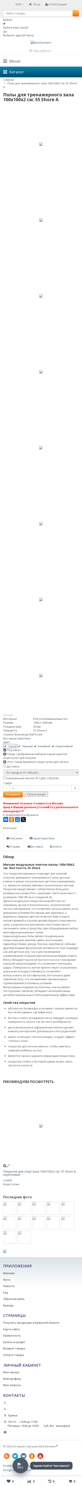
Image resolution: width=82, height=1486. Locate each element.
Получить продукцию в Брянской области (31, 1323)
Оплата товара (13, 1355)
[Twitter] (15, 1456)
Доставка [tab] (36, 846)
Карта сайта (11, 1329)
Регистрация (58, 4)
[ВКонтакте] (5, 819)
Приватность (12, 1335)
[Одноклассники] (11, 819)
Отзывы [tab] (14, 846)
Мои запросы (12, 1385)
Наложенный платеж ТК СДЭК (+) (32, 778)
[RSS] (6, 1456)
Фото (6, 1280)
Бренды (8, 1305)
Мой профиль (12, 1379)
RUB (18, 4)
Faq (5, 1292)
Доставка (12, 766)
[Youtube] (40, 1456)
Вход (36, 4)
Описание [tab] (15, 838)
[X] (23, 819)
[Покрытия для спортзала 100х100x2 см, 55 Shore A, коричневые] (41, 1126)
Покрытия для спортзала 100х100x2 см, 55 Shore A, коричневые (40, 1173)
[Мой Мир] (17, 819)
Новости (9, 1286)
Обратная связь (14, 1299)
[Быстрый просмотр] (8, 1166)
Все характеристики (16, 738)
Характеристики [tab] (43, 838)
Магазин (9, 1273)
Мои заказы (11, 1372)
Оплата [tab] (57, 846)
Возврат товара (14, 1348)
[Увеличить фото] (5, 1166)
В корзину (13, 794)
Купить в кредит (14, 1342)
